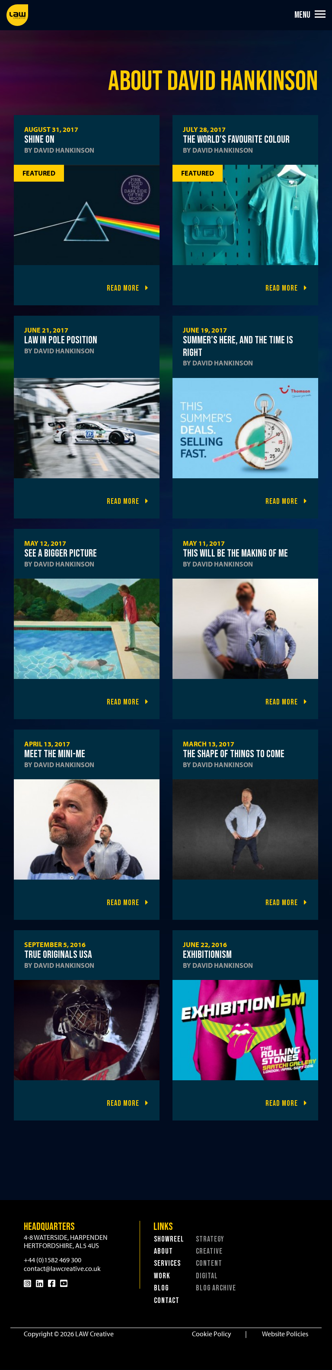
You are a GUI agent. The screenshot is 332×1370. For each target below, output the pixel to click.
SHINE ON (39, 139)
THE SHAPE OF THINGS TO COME (233, 754)
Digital (207, 1275)
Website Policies (285, 1333)
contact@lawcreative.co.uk (62, 1268)
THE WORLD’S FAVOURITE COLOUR (236, 139)
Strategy (210, 1239)
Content (209, 1263)
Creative (209, 1251)
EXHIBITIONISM (207, 954)
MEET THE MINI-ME (54, 754)
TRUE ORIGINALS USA (58, 954)
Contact (166, 1300)
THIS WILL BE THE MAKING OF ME (235, 553)
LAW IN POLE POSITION (60, 340)
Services (167, 1263)
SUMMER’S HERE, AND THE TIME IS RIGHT (238, 346)
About (163, 1251)
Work (162, 1275)
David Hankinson (64, 150)
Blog (161, 1288)
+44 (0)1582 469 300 (52, 1259)
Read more (124, 288)
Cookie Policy (211, 1333)
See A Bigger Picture (60, 553)
